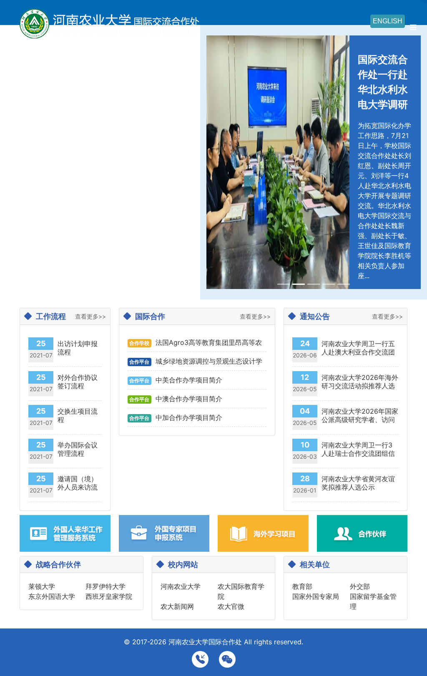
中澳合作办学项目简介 (189, 399)
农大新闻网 (177, 606)
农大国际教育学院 (241, 591)
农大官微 (231, 606)
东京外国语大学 (51, 596)
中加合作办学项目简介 (189, 417)
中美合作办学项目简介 (189, 380)
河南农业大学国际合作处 (205, 642)
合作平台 (139, 362)
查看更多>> (90, 316)
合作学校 (139, 343)
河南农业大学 (181, 586)
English (387, 21)
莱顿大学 (41, 586)
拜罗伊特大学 (105, 586)
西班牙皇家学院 (108, 596)
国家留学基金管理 (373, 601)
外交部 (360, 586)
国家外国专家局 (315, 596)
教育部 (302, 586)
